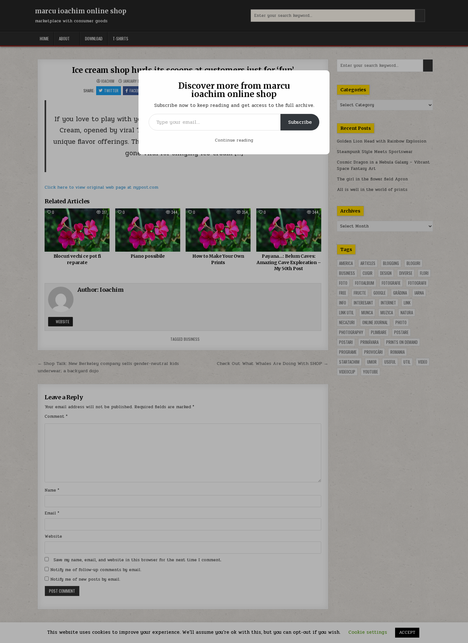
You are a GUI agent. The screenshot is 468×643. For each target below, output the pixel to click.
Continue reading (234, 140)
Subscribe (300, 122)
